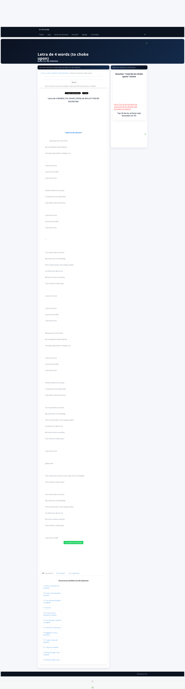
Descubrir (75, 35)
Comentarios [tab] (48, 573)
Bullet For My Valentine (60, 73)
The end (48, 608)
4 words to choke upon (53, 627)
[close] (92, 681)
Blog (49, 35)
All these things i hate (52, 660)
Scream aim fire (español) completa (49, 614)
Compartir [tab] (61, 573)
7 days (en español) (52, 647)
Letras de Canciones (61, 35)
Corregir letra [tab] (74, 573)
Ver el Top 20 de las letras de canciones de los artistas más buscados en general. (125, 106)
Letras (49, 73)
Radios (41, 35)
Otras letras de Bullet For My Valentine (73, 581)
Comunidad (95, 35)
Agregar (84, 35)
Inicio (43, 73)
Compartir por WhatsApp (74, 542)
